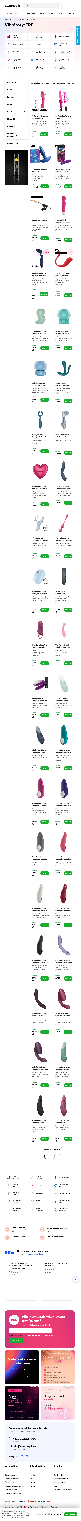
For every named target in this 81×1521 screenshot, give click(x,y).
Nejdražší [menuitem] (61, 83)
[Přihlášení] (65, 5)
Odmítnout (56, 1514)
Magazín (32, 1482)
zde (27, 1518)
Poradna (32, 1486)
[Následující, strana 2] (52, 1156)
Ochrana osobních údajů (13, 1493)
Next (75, 1279)
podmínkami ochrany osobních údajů (41, 1335)
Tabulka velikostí (59, 1475)
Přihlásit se (16, 1340)
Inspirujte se (58, 1486)
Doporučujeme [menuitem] (37, 83)
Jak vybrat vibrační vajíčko (63, 1490)
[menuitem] (12, 13)
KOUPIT (68, 134)
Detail (44, 134)
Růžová (35, 109)
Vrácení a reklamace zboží (14, 1486)
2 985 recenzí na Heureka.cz (33, 1254)
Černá (34, 267)
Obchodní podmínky (11, 1490)
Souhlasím (70, 1514)
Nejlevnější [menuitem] (50, 83)
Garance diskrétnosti (12, 1479)
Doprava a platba (10, 1475)
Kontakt (32, 1475)
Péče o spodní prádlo (61, 1479)
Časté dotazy (9, 1482)
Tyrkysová (44, 109)
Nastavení (42, 1514)
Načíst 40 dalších (52, 1149)
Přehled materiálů (60, 1482)
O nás (31, 1479)
